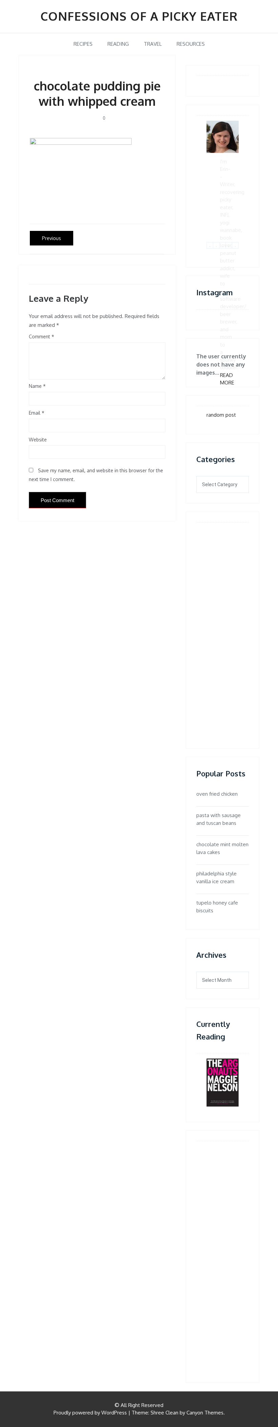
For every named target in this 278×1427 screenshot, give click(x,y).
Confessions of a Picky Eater (139, 15)
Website (38, 439)
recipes (83, 44)
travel (153, 44)
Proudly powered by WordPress (90, 1412)
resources (191, 44)
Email (36, 413)
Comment (39, 336)
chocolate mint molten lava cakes (222, 848)
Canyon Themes (204, 1412)
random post (221, 415)
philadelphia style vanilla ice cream (216, 877)
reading (118, 44)
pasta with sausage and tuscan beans (218, 819)
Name (37, 386)
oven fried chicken (217, 794)
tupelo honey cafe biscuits (217, 906)
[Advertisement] (226, 629)
